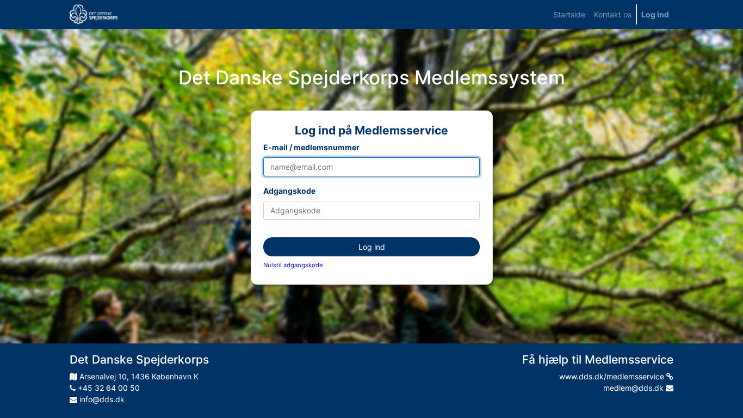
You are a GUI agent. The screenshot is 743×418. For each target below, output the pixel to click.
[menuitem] (569, 14)
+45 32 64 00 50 (108, 387)
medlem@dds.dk (634, 387)
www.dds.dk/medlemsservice (612, 376)
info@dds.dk (101, 399)
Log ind (371, 246)
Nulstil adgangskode (293, 265)
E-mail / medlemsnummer (311, 147)
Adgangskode (289, 190)
